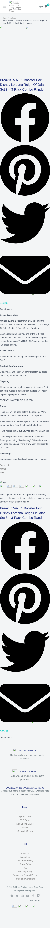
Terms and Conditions (25, 879)
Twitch (3, 472)
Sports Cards (25, 816)
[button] (25, 118)
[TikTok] (33, 896)
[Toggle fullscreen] (8, 923)
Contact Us (25, 857)
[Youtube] (27, 896)
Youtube (4, 469)
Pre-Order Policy (25, 860)
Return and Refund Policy (25, 875)
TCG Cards (25, 820)
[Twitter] (17, 896)
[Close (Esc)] (19, 923)
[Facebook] (12, 896)
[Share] (14, 923)
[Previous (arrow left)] (2, 926)
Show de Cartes (25, 831)
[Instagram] (22, 896)
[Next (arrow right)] (8, 926)
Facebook (4, 465)
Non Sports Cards (25, 824)
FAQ (25, 868)
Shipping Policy (25, 871)
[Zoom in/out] (2, 923)
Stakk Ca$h (25, 864)
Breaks (25, 827)
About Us (25, 853)
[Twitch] (38, 896)
